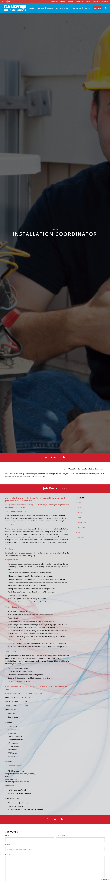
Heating (78, 502)
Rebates (62, 1)
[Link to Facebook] (2, 1)
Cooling (78, 507)
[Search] (106, 8)
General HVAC (80, 527)
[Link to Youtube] (9, 1)
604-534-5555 (104, 1)
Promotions (54, 1)
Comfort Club (79, 1)
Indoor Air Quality (81, 522)
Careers (87, 1)
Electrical (79, 517)
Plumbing (79, 512)
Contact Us (95, 1)
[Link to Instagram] (6, 1)
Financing (70, 1)
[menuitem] (23, 8)
